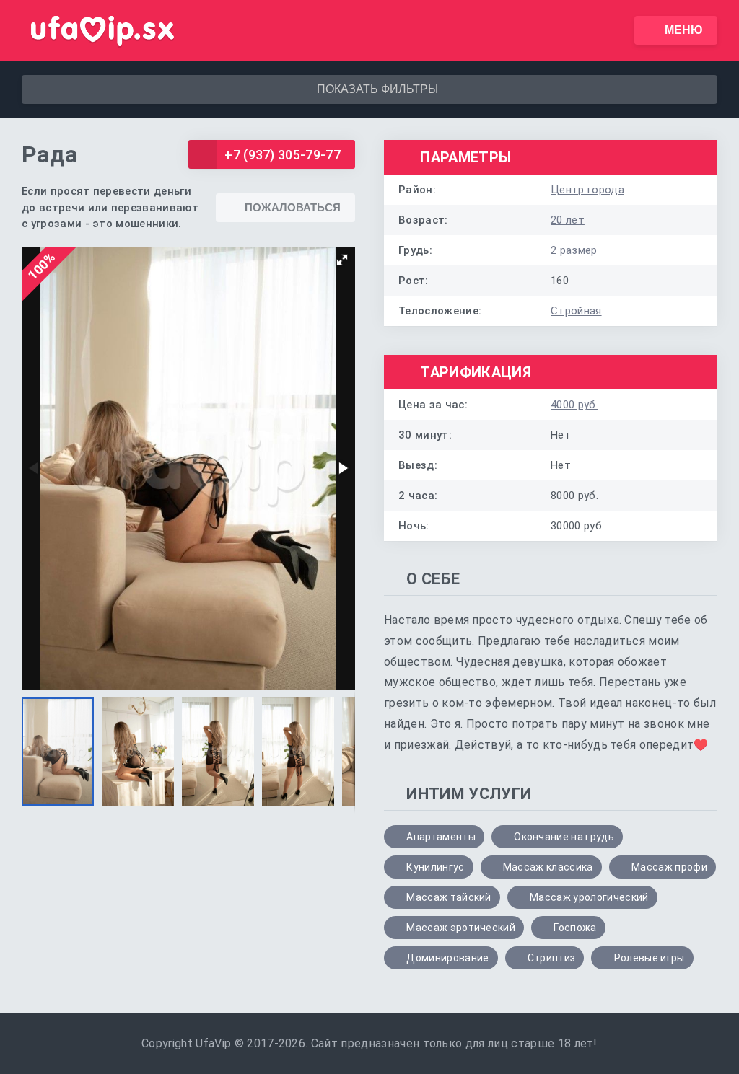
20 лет (568, 220)
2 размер (574, 250)
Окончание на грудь (564, 836)
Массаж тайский (448, 897)
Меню (684, 30)
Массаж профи (669, 867)
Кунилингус (435, 867)
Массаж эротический (460, 927)
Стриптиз (552, 958)
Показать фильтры (377, 89)
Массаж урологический (589, 897)
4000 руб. (574, 404)
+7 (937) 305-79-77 (282, 154)
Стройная (576, 310)
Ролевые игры (649, 958)
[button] (342, 259)
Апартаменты (441, 836)
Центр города (587, 189)
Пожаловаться (293, 207)
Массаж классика (548, 867)
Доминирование (447, 958)
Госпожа (575, 927)
